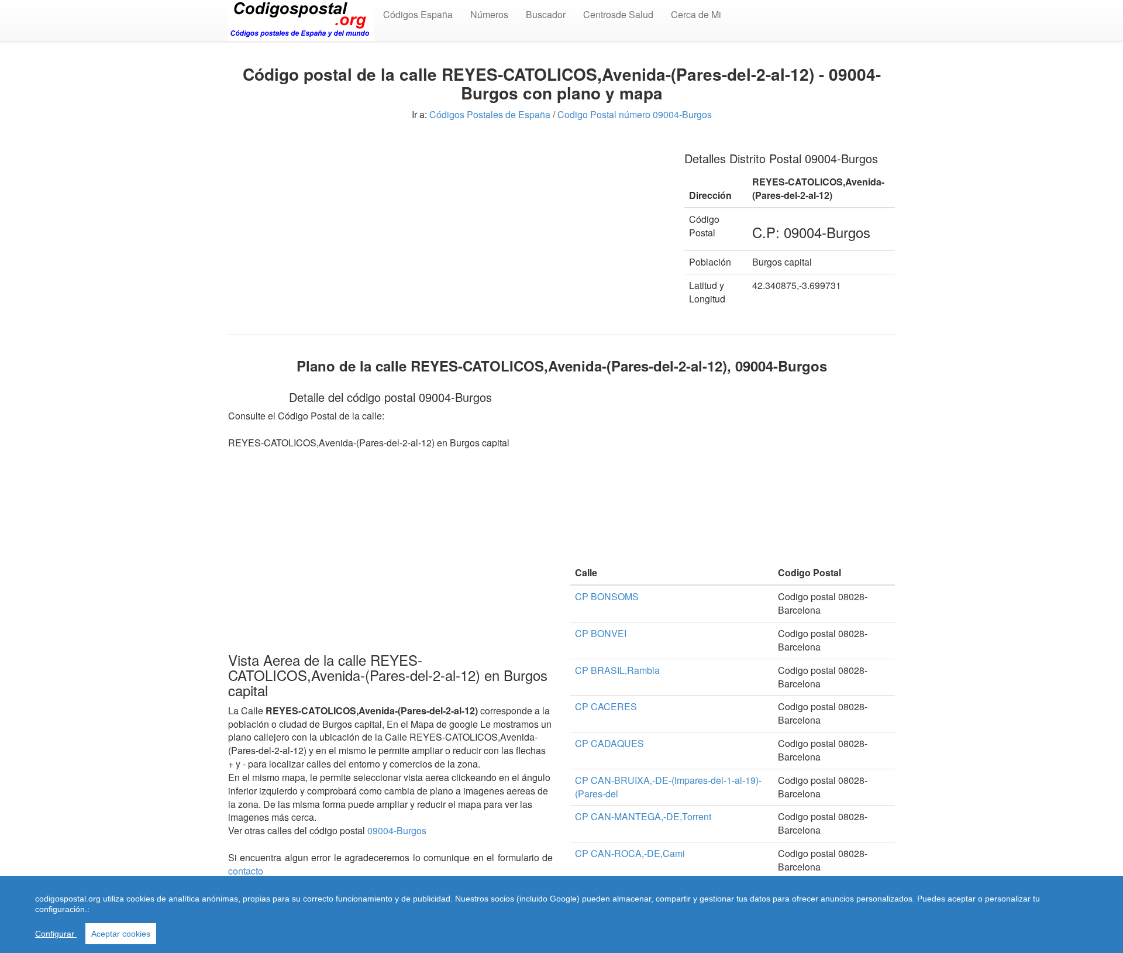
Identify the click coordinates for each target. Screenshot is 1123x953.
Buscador (546, 14)
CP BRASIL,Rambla (617, 670)
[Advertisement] (447, 222)
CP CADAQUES (609, 743)
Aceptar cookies (120, 933)
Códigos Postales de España (489, 114)
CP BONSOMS (607, 596)
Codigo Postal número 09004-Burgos (634, 114)
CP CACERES (606, 706)
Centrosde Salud (618, 14)
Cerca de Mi (696, 14)
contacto (245, 871)
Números (489, 14)
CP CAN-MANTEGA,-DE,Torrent (643, 816)
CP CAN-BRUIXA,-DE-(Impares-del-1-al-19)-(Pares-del (668, 786)
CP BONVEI (600, 633)
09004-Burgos (396, 830)
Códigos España (418, 14)
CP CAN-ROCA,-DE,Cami (630, 853)
